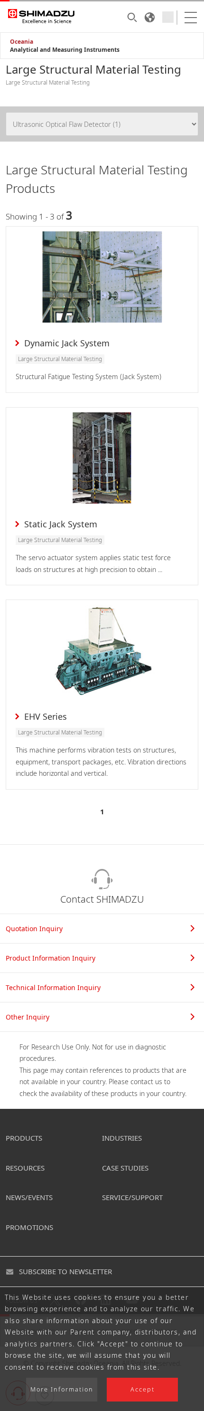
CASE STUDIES (125, 1168)
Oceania (21, 42)
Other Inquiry (27, 1016)
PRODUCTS (24, 1138)
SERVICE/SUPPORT (132, 1197)
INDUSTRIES (122, 1138)
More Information (61, 1389)
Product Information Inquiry (50, 958)
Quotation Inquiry (34, 928)
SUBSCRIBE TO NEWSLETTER (65, 1271)
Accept (142, 1389)
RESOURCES (25, 1168)
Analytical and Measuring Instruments (65, 50)
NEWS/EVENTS (29, 1197)
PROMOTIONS (29, 1227)
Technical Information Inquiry (53, 987)
